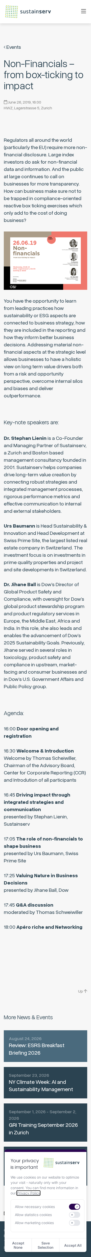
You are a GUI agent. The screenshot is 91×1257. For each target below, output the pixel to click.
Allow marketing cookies (34, 1223)
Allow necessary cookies (35, 1206)
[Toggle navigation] (80, 12)
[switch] (74, 1207)
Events (13, 47)
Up (81, 991)
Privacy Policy (28, 1193)
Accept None (18, 1245)
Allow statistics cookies (33, 1215)
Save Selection (45, 1245)
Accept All (73, 1245)
